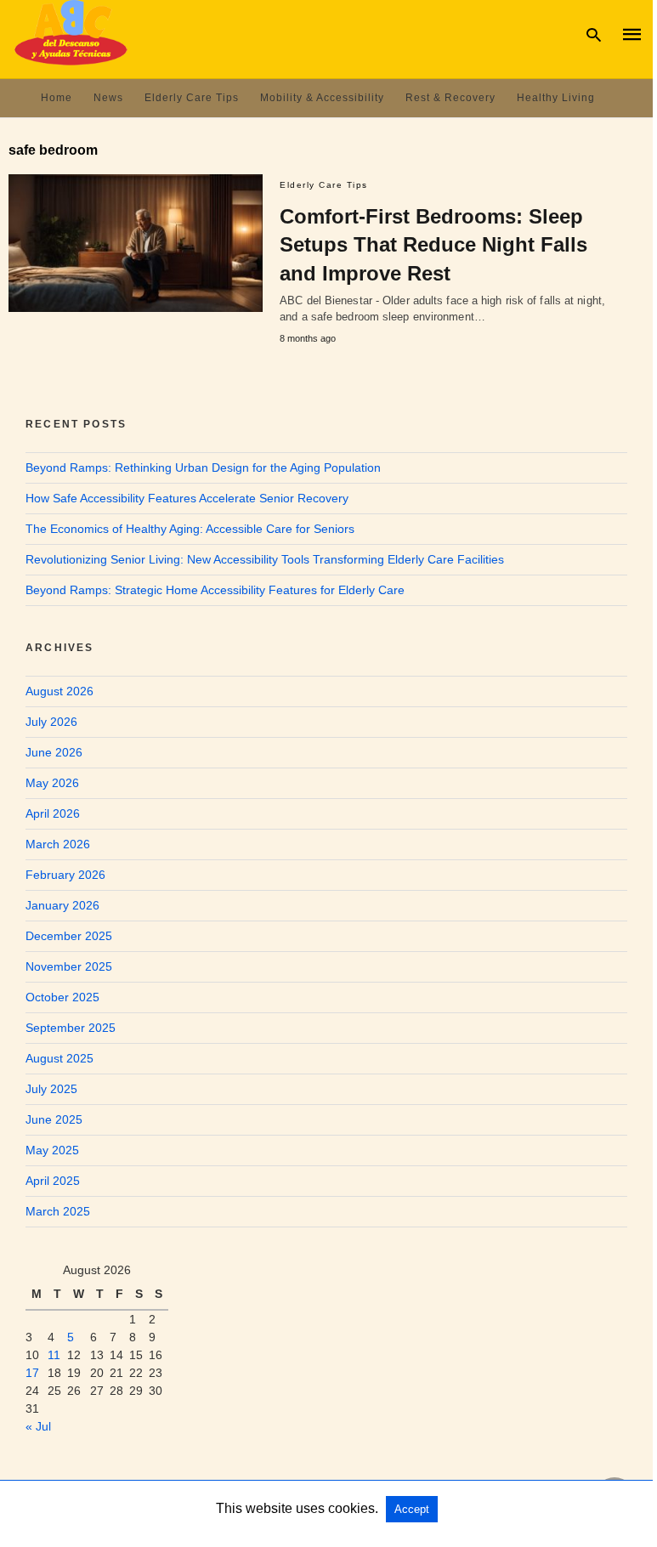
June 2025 (53, 1119)
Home (56, 98)
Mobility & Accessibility (322, 98)
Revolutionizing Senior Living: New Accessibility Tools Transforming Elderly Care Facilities (264, 559)
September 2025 (70, 1027)
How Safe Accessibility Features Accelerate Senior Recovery (186, 498)
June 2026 (53, 752)
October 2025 (62, 997)
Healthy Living (556, 98)
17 (32, 1373)
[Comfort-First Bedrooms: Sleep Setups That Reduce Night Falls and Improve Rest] (135, 243)
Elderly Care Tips (191, 98)
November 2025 (68, 966)
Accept (411, 1509)
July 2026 (51, 721)
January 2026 (62, 905)
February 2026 (65, 874)
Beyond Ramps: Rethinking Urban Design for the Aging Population (203, 467)
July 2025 (51, 1089)
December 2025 (68, 936)
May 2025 (52, 1150)
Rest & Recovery (450, 98)
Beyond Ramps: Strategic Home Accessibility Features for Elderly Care (215, 590)
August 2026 (59, 691)
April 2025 (52, 1180)
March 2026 (57, 844)
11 (54, 1355)
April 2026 (52, 813)
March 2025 (57, 1211)
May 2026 (52, 783)
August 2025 (59, 1058)
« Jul (38, 1426)
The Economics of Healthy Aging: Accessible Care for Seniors (189, 529)
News (108, 98)
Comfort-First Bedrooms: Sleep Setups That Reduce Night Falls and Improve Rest (433, 245)
